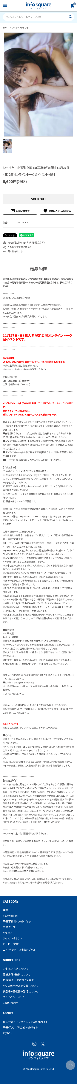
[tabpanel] (38, 84)
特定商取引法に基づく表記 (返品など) (24, 242)
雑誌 (5, 910)
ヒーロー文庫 (11, 944)
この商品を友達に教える (17, 246)
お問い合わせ (20, 210)
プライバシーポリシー (15, 997)
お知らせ (8, 1033)
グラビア (8, 933)
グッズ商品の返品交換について (21, 986)
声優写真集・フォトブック (17, 921)
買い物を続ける (13, 251)
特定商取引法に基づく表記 (18, 980)
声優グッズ (9, 927)
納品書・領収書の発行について (20, 991)
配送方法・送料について (16, 974)
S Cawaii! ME (11, 916)
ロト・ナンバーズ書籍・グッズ (19, 950)
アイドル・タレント (13, 938)
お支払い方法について (16, 969)
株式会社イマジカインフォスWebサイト (25, 1022)
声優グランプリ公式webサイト (20, 1027)
